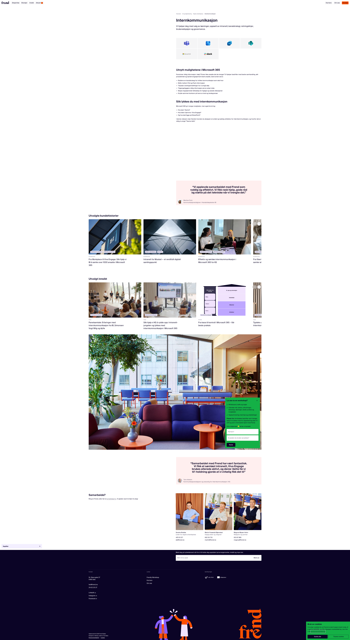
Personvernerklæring (94, 638)
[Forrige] (255, 223)
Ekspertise (15, 3)
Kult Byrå (106, 636)
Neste (231, 445)
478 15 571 (179, 537)
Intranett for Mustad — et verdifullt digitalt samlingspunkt (162, 261)
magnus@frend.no (240, 540)
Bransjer (24, 3)
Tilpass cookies (338, 636)
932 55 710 (208, 537)
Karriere (329, 3)
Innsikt (31, 3)
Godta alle (317, 636)
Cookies (103, 638)
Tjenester (178, 14)
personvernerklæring (318, 631)
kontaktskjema (111, 499)
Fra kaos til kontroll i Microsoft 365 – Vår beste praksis (216, 324)
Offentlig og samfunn (109, 252)
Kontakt (345, 3)
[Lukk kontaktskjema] (257, 400)
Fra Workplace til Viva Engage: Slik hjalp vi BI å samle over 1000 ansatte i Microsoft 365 (107, 262)
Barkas (96, 636)
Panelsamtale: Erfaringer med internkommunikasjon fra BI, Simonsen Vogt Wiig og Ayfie (106, 325)
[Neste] (259, 223)
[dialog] (328, 631)
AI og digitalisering (187, 14)
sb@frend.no (180, 540)
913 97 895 (237, 537)
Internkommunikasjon (96, 252)
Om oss (337, 3)
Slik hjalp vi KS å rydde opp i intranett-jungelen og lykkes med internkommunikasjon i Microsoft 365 (160, 325)
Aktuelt (39, 3)
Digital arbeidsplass (198, 14)
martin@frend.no (210, 540)
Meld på (256, 558)
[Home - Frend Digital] (5, 2)
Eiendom (160, 252)
